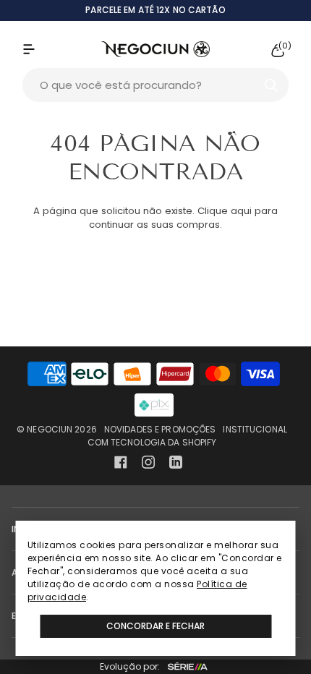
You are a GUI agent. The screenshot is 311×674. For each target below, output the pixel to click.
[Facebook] (120, 462)
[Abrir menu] (43, 49)
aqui (241, 211)
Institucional (255, 429)
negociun (49, 429)
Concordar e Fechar (155, 626)
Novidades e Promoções (160, 429)
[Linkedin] (175, 462)
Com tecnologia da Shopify (152, 442)
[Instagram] (148, 462)
